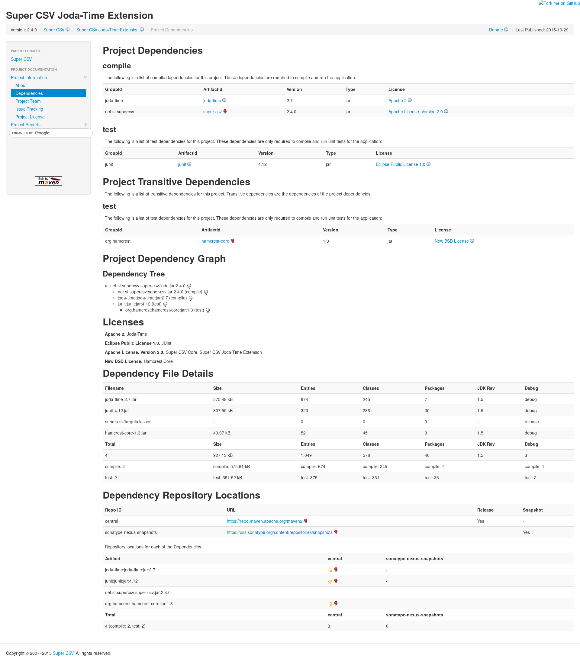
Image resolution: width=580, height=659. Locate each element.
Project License (30, 117)
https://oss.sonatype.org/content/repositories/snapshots (280, 532)
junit (182, 164)
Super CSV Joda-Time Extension (107, 30)
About (21, 85)
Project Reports (25, 124)
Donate (496, 30)
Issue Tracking (29, 109)
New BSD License (452, 241)
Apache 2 (397, 100)
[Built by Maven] (48, 181)
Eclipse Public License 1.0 (400, 164)
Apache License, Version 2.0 (415, 111)
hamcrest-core (215, 241)
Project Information (29, 77)
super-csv (212, 111)
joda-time (212, 100)
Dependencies (29, 93)
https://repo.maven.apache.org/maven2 (264, 521)
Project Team (28, 101)
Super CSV (54, 30)
